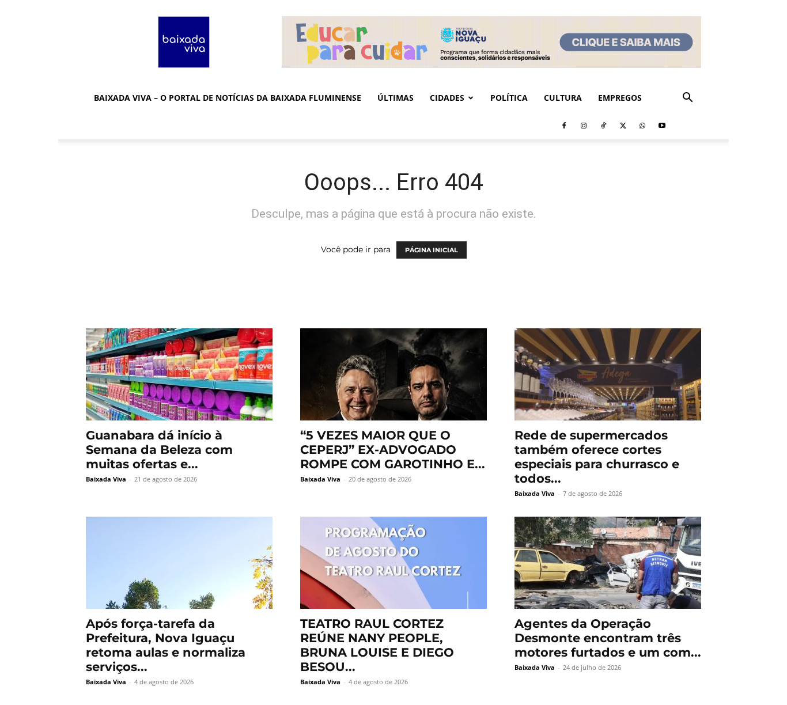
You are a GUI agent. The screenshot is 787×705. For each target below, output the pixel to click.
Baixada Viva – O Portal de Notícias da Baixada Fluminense (227, 97)
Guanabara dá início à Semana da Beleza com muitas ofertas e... (159, 449)
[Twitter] (622, 125)
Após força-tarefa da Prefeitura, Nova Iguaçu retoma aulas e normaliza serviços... (165, 645)
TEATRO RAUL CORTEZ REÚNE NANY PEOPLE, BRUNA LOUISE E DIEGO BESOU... (377, 645)
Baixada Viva (106, 479)
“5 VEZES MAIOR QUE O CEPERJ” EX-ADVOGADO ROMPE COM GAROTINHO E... (392, 449)
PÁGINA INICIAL (431, 250)
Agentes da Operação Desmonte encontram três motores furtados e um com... (607, 637)
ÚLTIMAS (395, 97)
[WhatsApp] (642, 125)
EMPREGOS (620, 97)
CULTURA (563, 97)
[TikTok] (603, 125)
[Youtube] (662, 125)
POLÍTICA (509, 97)
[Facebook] (564, 125)
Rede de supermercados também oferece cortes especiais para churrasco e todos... (596, 457)
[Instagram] (583, 125)
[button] (687, 98)
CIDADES (447, 97)
